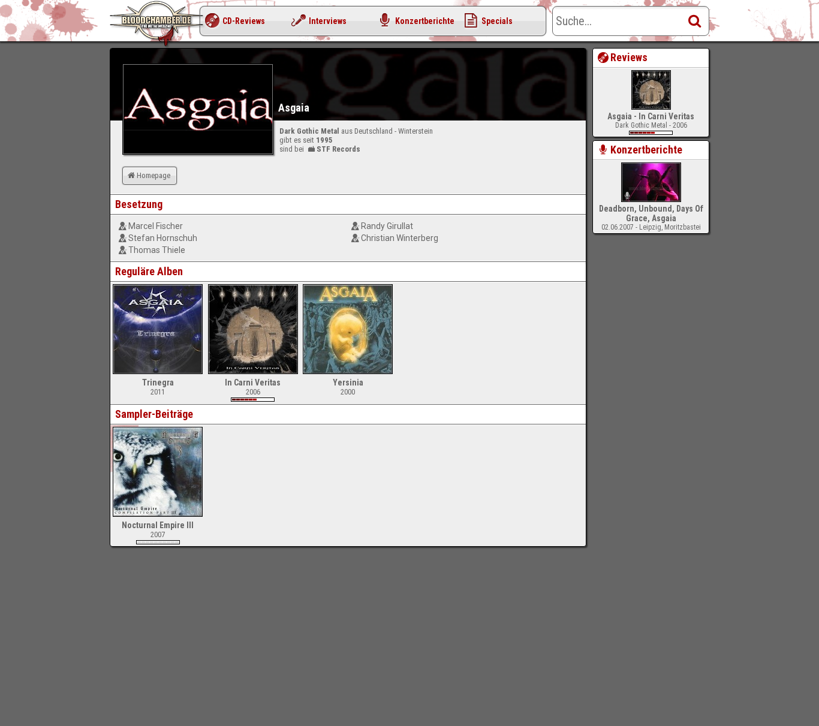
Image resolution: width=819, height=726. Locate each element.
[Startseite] (158, 24)
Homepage (153, 175)
